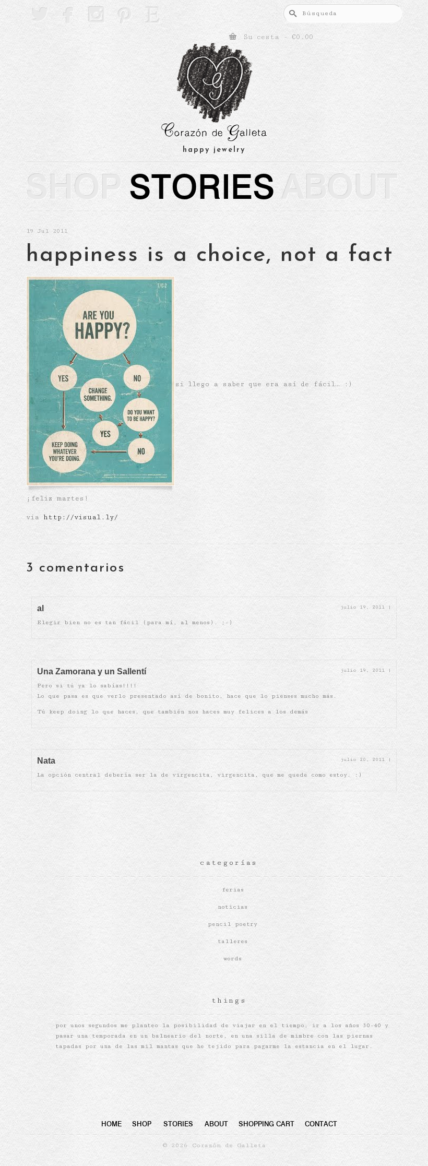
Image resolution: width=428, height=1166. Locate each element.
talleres (232, 941)
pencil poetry (232, 924)
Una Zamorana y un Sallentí (91, 671)
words (232, 958)
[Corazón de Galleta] (214, 93)
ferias (233, 889)
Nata (46, 760)
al (40, 608)
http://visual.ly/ (80, 517)
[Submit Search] (291, 13)
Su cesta (276, 37)
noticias (232, 906)
